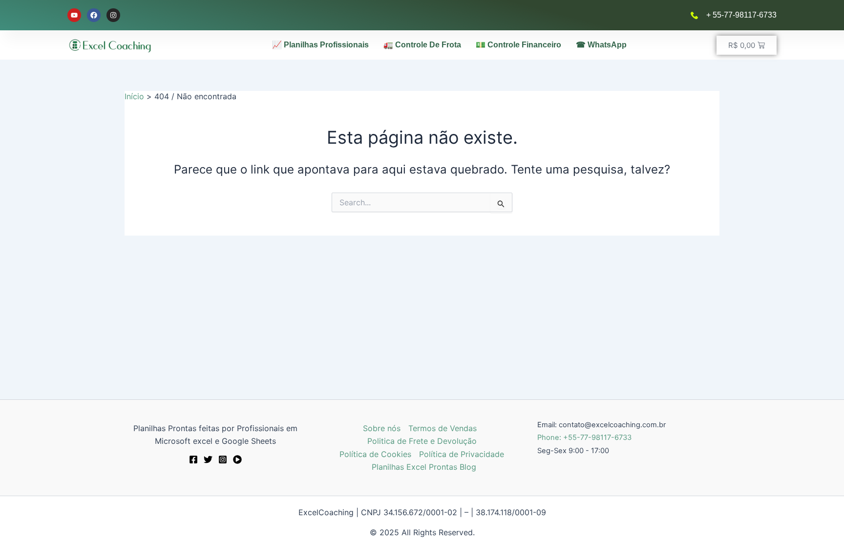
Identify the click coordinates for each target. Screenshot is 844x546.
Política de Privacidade (461, 454)
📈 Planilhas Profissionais (320, 45)
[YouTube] (237, 459)
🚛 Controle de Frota (422, 45)
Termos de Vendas (442, 428)
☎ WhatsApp (601, 45)
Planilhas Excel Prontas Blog (424, 467)
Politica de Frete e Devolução (422, 441)
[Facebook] (193, 459)
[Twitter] (208, 459)
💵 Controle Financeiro (518, 45)
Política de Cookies (375, 454)
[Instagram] (222, 459)
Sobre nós (382, 428)
